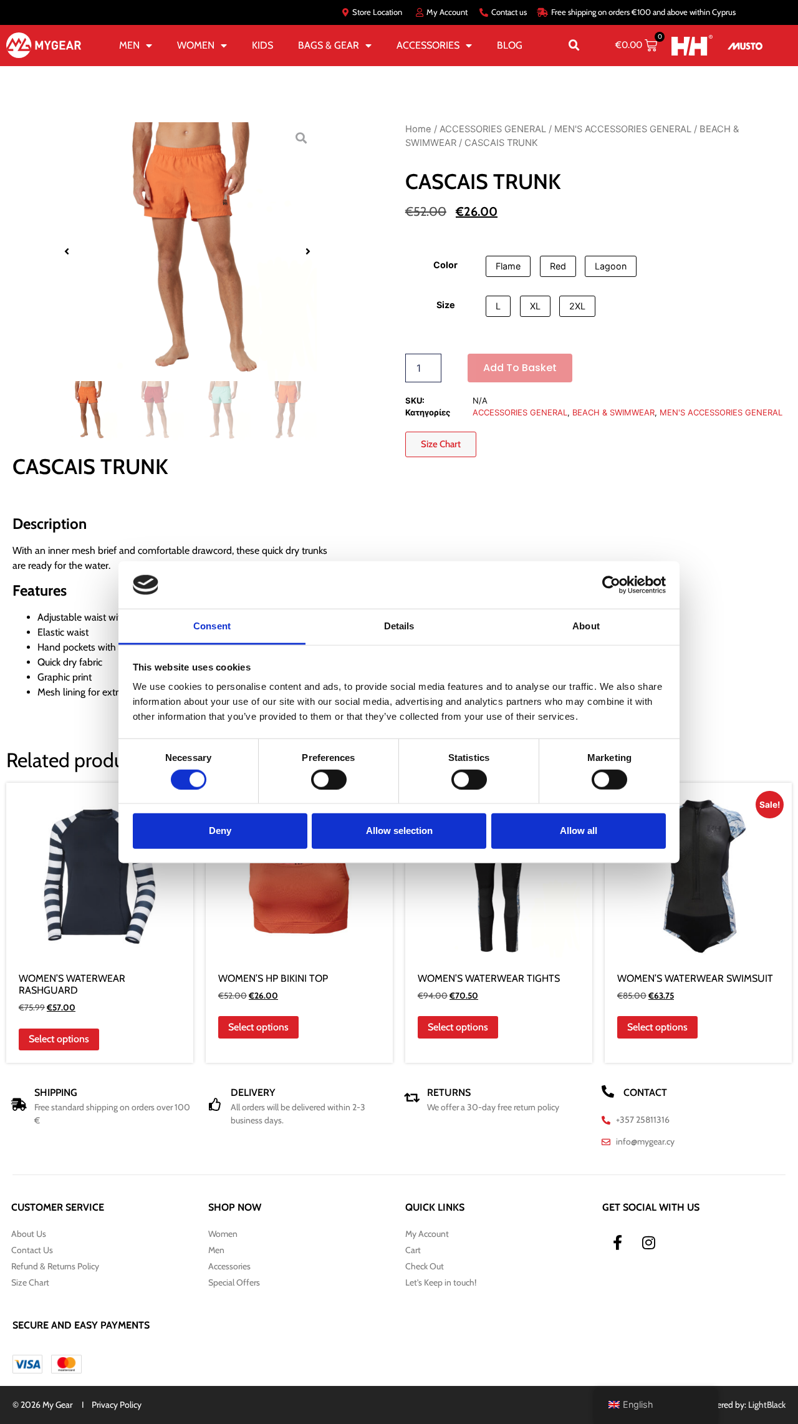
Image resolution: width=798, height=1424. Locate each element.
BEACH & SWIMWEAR (613, 412)
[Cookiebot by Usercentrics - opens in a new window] (611, 585)
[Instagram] (648, 1242)
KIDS (262, 45)
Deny (220, 830)
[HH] (691, 45)
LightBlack (767, 1404)
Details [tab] (399, 626)
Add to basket (520, 368)
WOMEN (195, 45)
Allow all (578, 830)
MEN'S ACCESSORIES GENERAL (622, 129)
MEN (129, 45)
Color (445, 265)
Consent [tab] (212, 626)
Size (445, 305)
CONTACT (645, 1092)
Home (418, 129)
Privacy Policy (116, 1404)
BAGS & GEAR (328, 45)
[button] (574, 46)
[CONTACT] (608, 1091)
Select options (59, 1039)
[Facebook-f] (617, 1242)
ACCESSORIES (428, 45)
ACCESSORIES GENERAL (493, 129)
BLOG (509, 45)
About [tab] (586, 626)
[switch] (329, 779)
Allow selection (399, 830)
